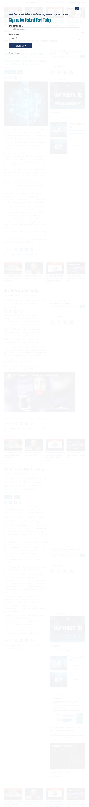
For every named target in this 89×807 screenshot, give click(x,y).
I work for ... (15, 34)
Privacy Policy (14, 53)
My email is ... (16, 25)
